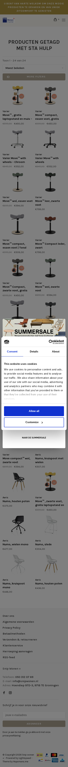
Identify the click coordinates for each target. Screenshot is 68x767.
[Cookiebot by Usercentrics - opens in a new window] (49, 342)
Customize (32, 422)
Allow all (34, 411)
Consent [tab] (12, 351)
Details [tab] (34, 351)
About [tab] (56, 351)
